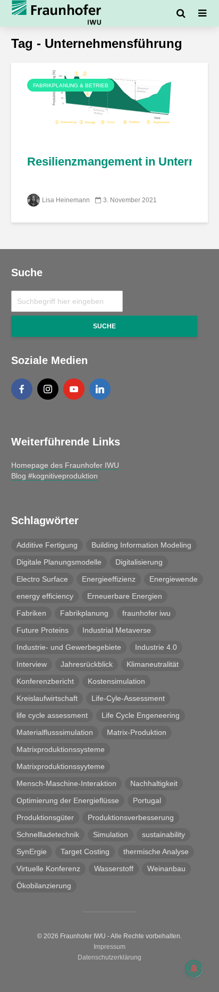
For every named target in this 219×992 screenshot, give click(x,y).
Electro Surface (42, 579)
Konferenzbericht (45, 681)
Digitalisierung (139, 562)
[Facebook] (21, 389)
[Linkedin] (100, 389)
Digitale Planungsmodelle (59, 562)
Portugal (147, 800)
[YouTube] (74, 389)
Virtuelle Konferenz (48, 868)
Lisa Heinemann (66, 200)
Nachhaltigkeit (154, 783)
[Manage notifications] (194, 968)
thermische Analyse (156, 851)
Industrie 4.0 (156, 647)
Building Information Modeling (141, 545)
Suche (104, 326)
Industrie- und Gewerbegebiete (68, 647)
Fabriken (31, 613)
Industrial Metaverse (116, 630)
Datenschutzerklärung (109, 957)
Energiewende (173, 579)
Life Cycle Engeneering (141, 715)
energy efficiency (44, 596)
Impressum (109, 946)
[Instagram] (47, 389)
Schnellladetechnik (47, 834)
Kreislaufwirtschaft (47, 698)
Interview (31, 664)
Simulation (110, 834)
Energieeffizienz (109, 579)
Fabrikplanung (84, 613)
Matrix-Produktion (136, 732)
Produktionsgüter (45, 817)
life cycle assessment (52, 715)
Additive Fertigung (47, 545)
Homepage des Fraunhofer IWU (65, 465)
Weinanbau (166, 868)
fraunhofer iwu (146, 613)
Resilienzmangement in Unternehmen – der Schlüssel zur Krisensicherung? (109, 161)
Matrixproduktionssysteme (60, 749)
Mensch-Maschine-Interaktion (66, 783)
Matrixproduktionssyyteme (60, 766)
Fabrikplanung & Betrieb (70, 85)
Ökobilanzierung (43, 885)
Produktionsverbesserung (131, 817)
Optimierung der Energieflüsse (67, 800)
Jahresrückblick (87, 664)
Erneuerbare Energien (124, 596)
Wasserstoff (113, 868)
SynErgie (31, 851)
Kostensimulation (116, 681)
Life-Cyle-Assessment (128, 698)
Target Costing (85, 851)
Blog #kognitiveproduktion (54, 476)
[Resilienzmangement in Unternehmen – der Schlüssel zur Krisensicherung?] (109, 101)
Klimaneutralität (153, 664)
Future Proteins (42, 630)
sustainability (163, 834)
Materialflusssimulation (54, 732)
